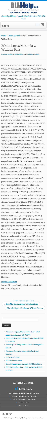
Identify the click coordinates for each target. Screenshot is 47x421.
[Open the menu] (38, 25)
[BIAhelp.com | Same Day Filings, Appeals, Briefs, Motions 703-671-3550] (23, 7)
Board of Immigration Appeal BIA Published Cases (24, 364)
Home (3, 35)
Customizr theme (38, 418)
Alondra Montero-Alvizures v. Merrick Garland (24, 396)
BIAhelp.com (11, 418)
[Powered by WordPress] (22, 417)
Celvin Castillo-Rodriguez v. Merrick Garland (23, 399)
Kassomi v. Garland (24, 406)
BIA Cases (30, 54)
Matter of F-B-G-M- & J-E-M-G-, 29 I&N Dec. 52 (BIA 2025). (24, 393)
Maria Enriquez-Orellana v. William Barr (25, 308)
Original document (9, 281)
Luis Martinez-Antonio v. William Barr (21, 303)
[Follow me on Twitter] (8, 26)
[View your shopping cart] (43, 24)
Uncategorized (14, 35)
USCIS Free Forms (13, 357)
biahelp (37, 54)
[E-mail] (5, 26)
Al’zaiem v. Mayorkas (24, 403)
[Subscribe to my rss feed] (3, 26)
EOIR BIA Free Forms (14, 360)
